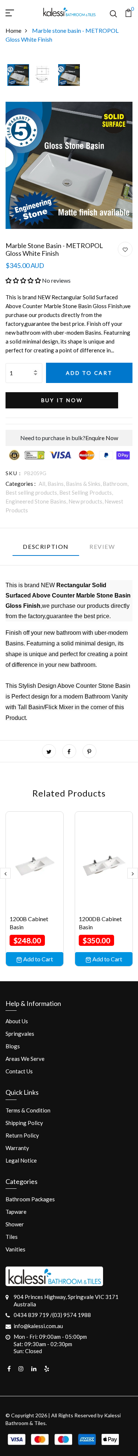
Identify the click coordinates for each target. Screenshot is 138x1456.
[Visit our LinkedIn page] (33, 1368)
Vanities (15, 1249)
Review (102, 546)
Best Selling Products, (86, 492)
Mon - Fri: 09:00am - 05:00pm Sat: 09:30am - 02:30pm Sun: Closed (50, 1343)
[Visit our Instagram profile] (21, 1368)
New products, (86, 501)
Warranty (17, 1148)
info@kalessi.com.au (38, 1326)
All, (43, 483)
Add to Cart (89, 373)
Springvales (20, 1033)
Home (13, 30)
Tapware (16, 1211)
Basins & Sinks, (84, 483)
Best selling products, (32, 492)
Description (46, 546)
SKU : (13, 473)
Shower (15, 1224)
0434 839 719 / (33, 1315)
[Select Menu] (18, 11)
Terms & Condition (28, 1110)
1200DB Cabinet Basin (100, 922)
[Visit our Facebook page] (9, 1368)
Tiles (12, 1236)
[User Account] (125, 249)
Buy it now (62, 400)
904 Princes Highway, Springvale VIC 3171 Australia (66, 1300)
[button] (23, 280)
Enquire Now (101, 437)
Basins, (56, 483)
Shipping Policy (24, 1122)
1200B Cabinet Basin (29, 922)
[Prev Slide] (5, 873)
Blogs (13, 1046)
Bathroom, (115, 483)
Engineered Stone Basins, (37, 501)
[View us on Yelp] (46, 1368)
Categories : (21, 483)
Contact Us (19, 1071)
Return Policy (22, 1135)
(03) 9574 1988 (71, 1315)
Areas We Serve (25, 1058)
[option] (18, 75)
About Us (17, 1021)
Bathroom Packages (30, 1199)
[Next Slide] (132, 873)
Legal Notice (21, 1160)
